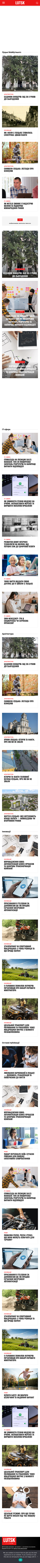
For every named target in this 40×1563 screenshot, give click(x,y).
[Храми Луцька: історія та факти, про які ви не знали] (20, 723)
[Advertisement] (20, 27)
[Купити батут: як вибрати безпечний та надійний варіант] (20, 1379)
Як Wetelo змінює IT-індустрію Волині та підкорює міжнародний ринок (18, 206)
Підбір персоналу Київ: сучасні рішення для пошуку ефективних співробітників (19, 1156)
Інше (6, 1070)
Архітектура (8, 94)
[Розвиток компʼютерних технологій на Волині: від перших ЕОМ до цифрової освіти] (20, 526)
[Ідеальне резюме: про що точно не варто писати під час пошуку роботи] (20, 1497)
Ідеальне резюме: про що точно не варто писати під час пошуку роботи (19, 1515)
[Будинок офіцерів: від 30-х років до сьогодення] (20, 73)
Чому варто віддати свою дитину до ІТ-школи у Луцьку (18, 582)
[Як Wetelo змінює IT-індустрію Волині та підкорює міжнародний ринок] (20, 187)
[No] (37, 1557)
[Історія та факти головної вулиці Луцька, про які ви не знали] (20, 761)
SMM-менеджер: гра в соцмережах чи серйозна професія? (16, 621)
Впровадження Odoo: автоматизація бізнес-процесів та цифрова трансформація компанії (20, 370)
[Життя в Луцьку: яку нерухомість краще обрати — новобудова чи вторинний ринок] (20, 800)
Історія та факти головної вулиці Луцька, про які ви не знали (18, 779)
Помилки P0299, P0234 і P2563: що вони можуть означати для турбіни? (19, 1237)
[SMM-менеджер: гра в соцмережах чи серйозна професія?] (20, 602)
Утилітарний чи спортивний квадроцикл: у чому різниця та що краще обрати (19, 948)
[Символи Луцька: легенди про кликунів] (20, 152)
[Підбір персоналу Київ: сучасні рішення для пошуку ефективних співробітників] (20, 1138)
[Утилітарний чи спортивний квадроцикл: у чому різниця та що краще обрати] (20, 930)
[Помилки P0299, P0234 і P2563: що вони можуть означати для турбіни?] (20, 1219)
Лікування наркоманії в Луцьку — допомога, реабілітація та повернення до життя (19, 1075)
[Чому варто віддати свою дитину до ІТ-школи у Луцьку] (20, 565)
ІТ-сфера (7, 201)
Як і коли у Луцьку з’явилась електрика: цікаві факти (18, 133)
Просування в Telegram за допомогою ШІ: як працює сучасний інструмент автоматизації (17, 907)
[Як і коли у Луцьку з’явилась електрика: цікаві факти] (20, 116)
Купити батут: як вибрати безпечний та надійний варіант (19, 1396)
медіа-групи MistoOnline (20, 1548)
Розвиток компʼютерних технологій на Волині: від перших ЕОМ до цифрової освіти (19, 544)
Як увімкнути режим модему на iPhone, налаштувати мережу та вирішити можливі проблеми (19, 503)
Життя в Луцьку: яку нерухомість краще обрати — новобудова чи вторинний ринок (20, 818)
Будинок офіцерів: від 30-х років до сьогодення (19, 97)
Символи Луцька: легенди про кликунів (19, 169)
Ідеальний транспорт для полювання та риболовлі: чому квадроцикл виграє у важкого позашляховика (19, 1028)
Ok (20, 1560)
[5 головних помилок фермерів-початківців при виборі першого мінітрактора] (20, 969)
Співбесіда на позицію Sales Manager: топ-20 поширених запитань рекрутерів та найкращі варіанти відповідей (20, 320)
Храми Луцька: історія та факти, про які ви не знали (19, 740)
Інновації (7, 130)
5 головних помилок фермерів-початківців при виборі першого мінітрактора (19, 988)
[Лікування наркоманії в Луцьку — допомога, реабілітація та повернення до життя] (20, 1057)
